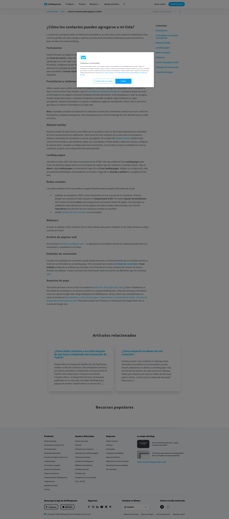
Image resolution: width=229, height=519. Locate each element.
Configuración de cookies (104, 81)
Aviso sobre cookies (107, 72)
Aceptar (123, 81)
